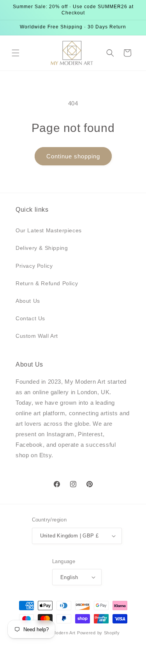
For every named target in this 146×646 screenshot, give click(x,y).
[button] (15, 52)
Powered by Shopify (98, 632)
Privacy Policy (34, 266)
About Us (28, 301)
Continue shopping (73, 156)
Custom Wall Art (37, 336)
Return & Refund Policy (47, 283)
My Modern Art (60, 632)
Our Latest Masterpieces (49, 230)
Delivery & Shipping (42, 248)
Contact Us (30, 318)
